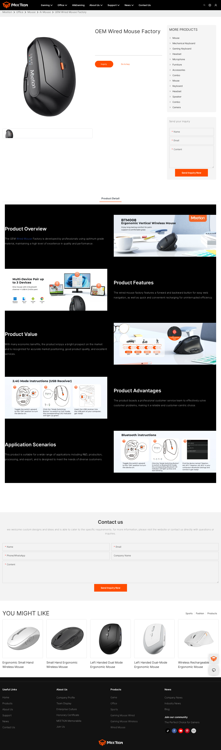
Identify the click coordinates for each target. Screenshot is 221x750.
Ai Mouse (45, 12)
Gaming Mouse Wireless (124, 721)
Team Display (63, 703)
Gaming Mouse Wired (122, 715)
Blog (167, 709)
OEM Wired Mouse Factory (71, 12)
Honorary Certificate (67, 715)
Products (212, 613)
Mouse (32, 12)
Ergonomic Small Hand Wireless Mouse (17, 665)
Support (6, 715)
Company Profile (65, 697)
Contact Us (8, 727)
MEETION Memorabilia (68, 720)
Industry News (173, 703)
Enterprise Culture (66, 709)
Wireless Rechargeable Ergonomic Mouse (193, 665)
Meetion (7, 12)
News (5, 721)
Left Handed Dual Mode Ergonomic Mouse (106, 665)
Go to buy (125, 64)
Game (113, 697)
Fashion (200, 613)
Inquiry (104, 64)
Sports (189, 613)
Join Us (60, 726)
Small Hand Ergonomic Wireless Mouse (61, 665)
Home (5, 697)
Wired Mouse (24, 238)
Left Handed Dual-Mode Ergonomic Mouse (150, 665)
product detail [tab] (110, 198)
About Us (7, 709)
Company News (173, 697)
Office (19, 12)
